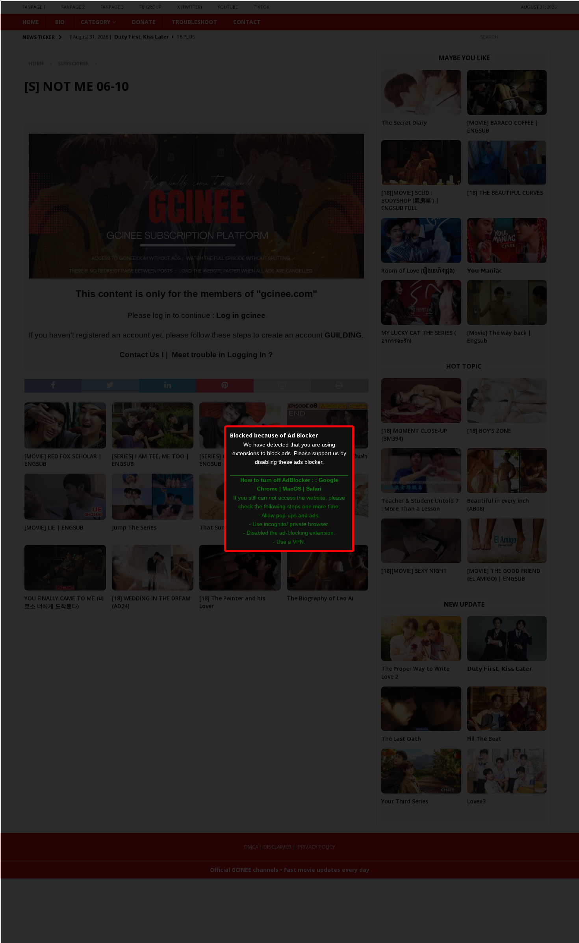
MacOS (291, 489)
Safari (313, 489)
